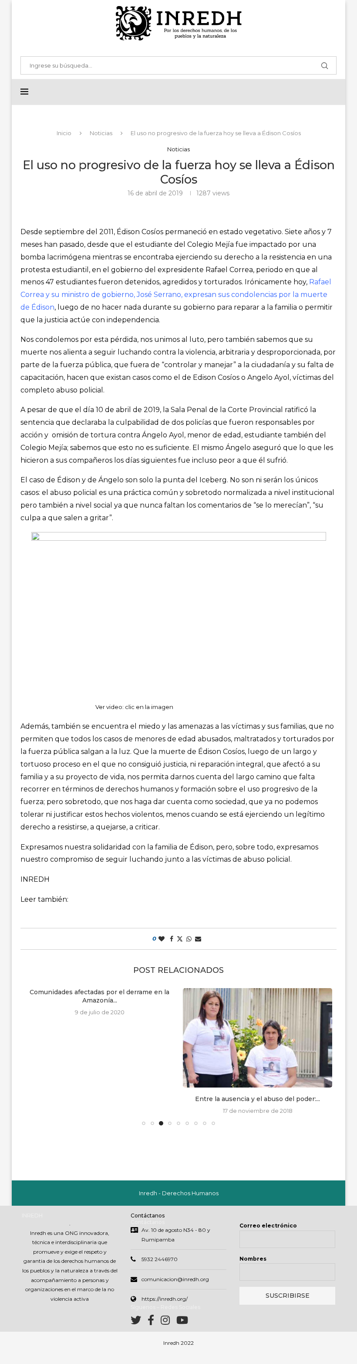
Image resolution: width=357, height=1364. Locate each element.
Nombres (252, 1258)
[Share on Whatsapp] (189, 939)
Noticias (101, 133)
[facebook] (154, 1322)
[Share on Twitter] (180, 939)
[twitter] (139, 1322)
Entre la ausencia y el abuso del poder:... (257, 1099)
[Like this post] (161, 939)
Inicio (64, 133)
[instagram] (168, 1322)
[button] (36, 1056)
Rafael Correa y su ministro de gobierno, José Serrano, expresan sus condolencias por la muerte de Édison (175, 294)
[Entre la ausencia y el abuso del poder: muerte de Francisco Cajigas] (257, 1038)
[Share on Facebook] (171, 939)
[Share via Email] (198, 939)
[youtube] (182, 1322)
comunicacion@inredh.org (175, 1279)
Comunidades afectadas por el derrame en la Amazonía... (99, 996)
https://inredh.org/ (164, 1299)
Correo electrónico (268, 1225)
